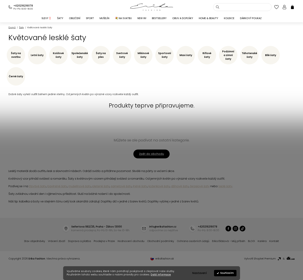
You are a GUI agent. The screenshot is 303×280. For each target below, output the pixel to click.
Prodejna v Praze (104, 241)
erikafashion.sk (164, 258)
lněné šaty (140, 186)
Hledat (217, 7)
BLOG (251, 241)
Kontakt (274, 241)
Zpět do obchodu (151, 154)
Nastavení (199, 273)
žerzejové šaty (200, 186)
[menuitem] (46, 18)
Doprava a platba (79, 241)
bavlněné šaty (57, 186)
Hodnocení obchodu (131, 241)
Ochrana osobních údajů (193, 241)
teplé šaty (225, 186)
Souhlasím (227, 273)
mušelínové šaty (79, 186)
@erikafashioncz (242, 228)
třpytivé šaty (37, 186)
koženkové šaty (159, 186)
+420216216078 (23, 5)
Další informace (161, 274)
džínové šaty (180, 186)
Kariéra (262, 241)
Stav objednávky (34, 241)
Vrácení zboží (56, 241)
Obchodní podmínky (160, 241)
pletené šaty (101, 186)
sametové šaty (121, 186)
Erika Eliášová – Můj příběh (228, 241)
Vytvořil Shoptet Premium (260, 258)
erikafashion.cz (228, 228)
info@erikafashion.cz (162, 226)
